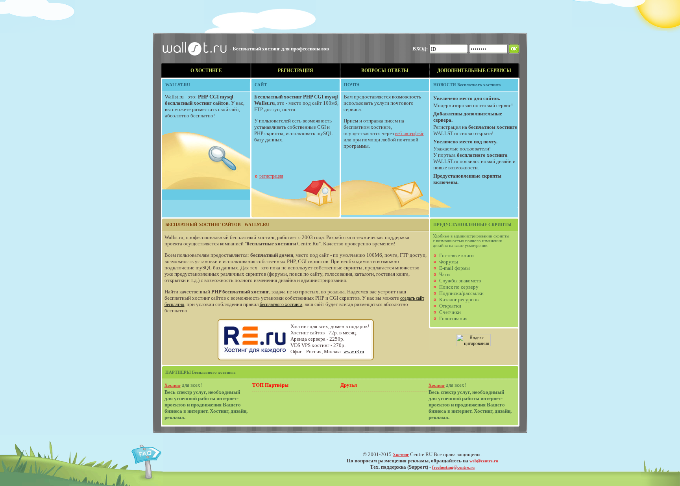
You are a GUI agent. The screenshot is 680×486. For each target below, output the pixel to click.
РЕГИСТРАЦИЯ (295, 70)
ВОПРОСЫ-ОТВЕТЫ (384, 70)
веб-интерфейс (409, 133)
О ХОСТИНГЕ (206, 70)
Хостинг (172, 385)
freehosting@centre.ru (453, 467)
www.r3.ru (354, 351)
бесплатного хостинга (281, 304)
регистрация (271, 176)
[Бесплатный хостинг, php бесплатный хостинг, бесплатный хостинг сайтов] (195, 62)
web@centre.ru (483, 460)
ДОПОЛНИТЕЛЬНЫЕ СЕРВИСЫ (474, 70)
